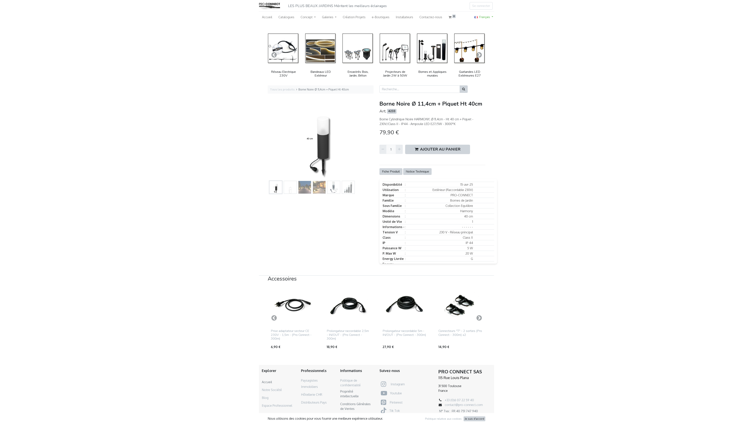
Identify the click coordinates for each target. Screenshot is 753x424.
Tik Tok (394, 411)
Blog (265, 398)
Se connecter (481, 6)
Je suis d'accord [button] (474, 419)
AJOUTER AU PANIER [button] (440, 149)
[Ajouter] (399, 149)
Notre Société (272, 390)
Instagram (398, 384)
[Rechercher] (464, 89)
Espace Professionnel (277, 406)
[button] (274, 55)
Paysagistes (309, 380)
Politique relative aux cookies (443, 419)
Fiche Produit (391, 171)
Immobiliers (309, 387)
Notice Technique (417, 171)
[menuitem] (267, 17)
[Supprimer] (382, 149)
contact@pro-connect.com (464, 405)
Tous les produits (282, 89)
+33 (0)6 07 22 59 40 (459, 400)
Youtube (396, 393)
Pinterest (396, 402)
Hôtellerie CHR (311, 395)
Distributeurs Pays (314, 402)
